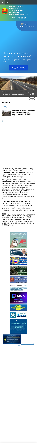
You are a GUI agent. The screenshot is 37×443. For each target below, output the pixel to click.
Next (33, 98)
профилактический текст (25, 345)
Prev (30, 98)
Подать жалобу (18, 68)
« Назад (4, 107)
